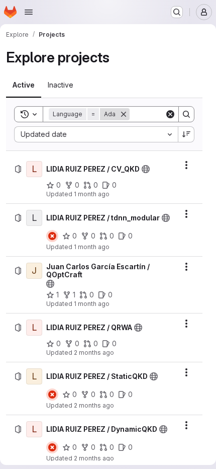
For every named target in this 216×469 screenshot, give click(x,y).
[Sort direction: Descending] (186, 134)
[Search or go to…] (177, 12)
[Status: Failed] (52, 236)
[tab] (23, 85)
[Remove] (124, 114)
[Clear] (170, 114)
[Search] (186, 114)
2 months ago (94, 352)
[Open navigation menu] (29, 12)
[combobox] (96, 134)
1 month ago (92, 194)
